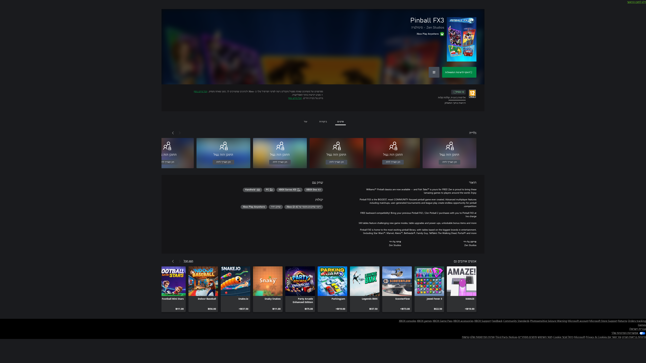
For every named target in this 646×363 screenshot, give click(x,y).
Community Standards (516, 320)
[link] (461, 289)
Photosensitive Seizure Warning (548, 320)
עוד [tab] (305, 121)
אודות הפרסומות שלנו (482, 337)
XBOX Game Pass (443, 320)
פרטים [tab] (340, 121)
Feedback (497, 320)
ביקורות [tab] (323, 121)
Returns (622, 320)
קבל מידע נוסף (200, 91)
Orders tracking (637, 320)
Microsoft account (578, 320)
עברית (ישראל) (637, 329)
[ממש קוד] (434, 72)
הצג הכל (188, 261)
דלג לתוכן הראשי (636, 2)
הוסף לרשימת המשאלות (457, 72)
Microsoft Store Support (603, 320)
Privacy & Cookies (596, 337)
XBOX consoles (407, 320)
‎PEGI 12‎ (460, 92)
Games (642, 325)
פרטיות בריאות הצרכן (634, 337)
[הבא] (173, 133)
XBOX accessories (463, 320)
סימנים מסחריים (527, 337)
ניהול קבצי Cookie (563, 337)
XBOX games (424, 320)
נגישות (465, 337)
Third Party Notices (506, 337)
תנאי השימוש (545, 337)
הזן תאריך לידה (449, 162)
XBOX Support (482, 320)
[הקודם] (179, 133)
